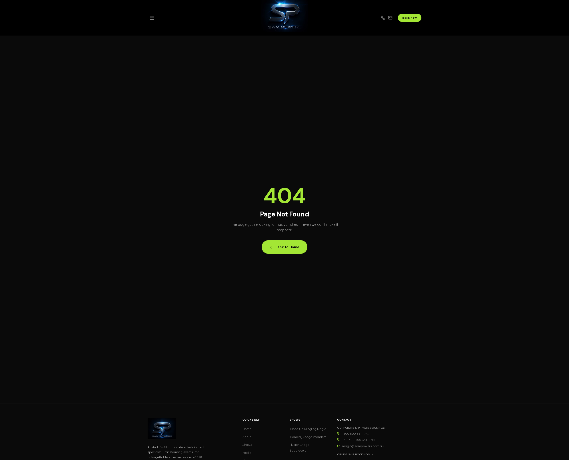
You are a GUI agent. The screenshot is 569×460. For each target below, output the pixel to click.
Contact (344, 420)
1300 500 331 (355, 434)
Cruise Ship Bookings (353, 454)
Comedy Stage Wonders (308, 437)
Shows (247, 445)
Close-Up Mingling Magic (308, 429)
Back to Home (287, 247)
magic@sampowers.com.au (363, 446)
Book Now (409, 18)
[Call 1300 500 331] (383, 18)
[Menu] (152, 17)
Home (246, 429)
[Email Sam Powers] (393, 18)
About (246, 437)
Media (246, 453)
